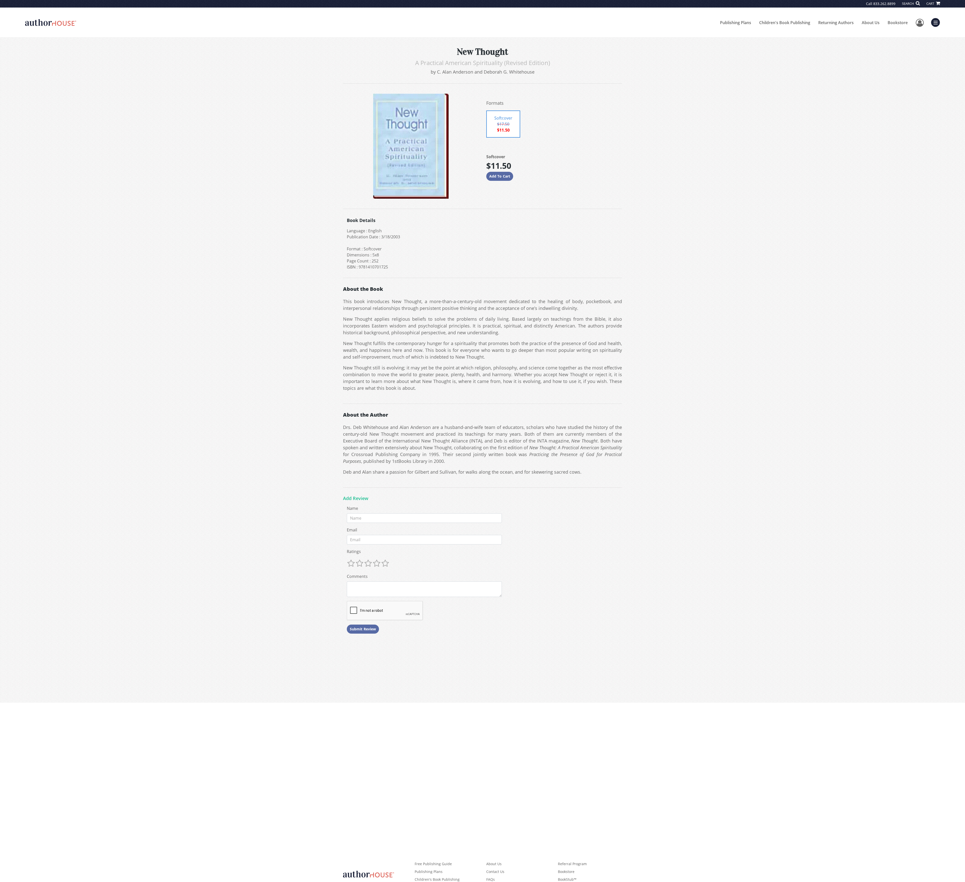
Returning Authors (836, 22)
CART (930, 3)
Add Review (355, 498)
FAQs (490, 879)
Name (352, 508)
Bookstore (898, 22)
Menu (937, 22)
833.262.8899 (884, 3)
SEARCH (908, 3)
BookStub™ (567, 879)
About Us (871, 22)
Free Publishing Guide (433, 863)
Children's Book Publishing (784, 22)
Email (352, 530)
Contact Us (495, 871)
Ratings (354, 551)
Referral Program (572, 863)
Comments (357, 576)
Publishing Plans (735, 22)
